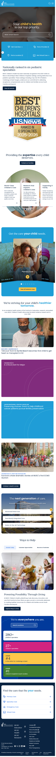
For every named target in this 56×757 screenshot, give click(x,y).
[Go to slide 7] (33, 284)
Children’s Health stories (11, 486)
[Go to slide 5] (29, 284)
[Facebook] (15, 746)
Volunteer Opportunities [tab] (25, 547)
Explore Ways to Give (12, 609)
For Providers (32, 734)
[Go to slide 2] (23, 284)
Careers (32, 725)
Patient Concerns (34, 743)
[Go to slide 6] (31, 284)
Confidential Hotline (34, 727)
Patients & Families (27, 163)
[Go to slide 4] (27, 284)
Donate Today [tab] (10, 547)
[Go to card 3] (29, 209)
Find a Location (34, 732)
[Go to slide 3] (25, 284)
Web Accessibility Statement (47, 753)
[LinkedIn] (22, 746)
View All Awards (9, 88)
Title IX (41, 753)
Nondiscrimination (35, 753)
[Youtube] (24, 746)
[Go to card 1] (25, 209)
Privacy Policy (27, 753)
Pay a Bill (31, 745)
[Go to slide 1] (21, 284)
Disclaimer (21, 753)
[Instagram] (19, 746)
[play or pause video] (2, 52)
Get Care (31, 736)
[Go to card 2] (27, 209)
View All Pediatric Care (27, 289)
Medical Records (33, 739)
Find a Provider (34, 730)
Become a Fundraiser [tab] (43, 547)
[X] (17, 746)
